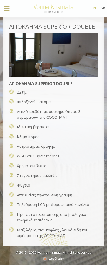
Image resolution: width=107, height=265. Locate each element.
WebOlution (53, 258)
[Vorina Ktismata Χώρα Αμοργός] (53, 13)
